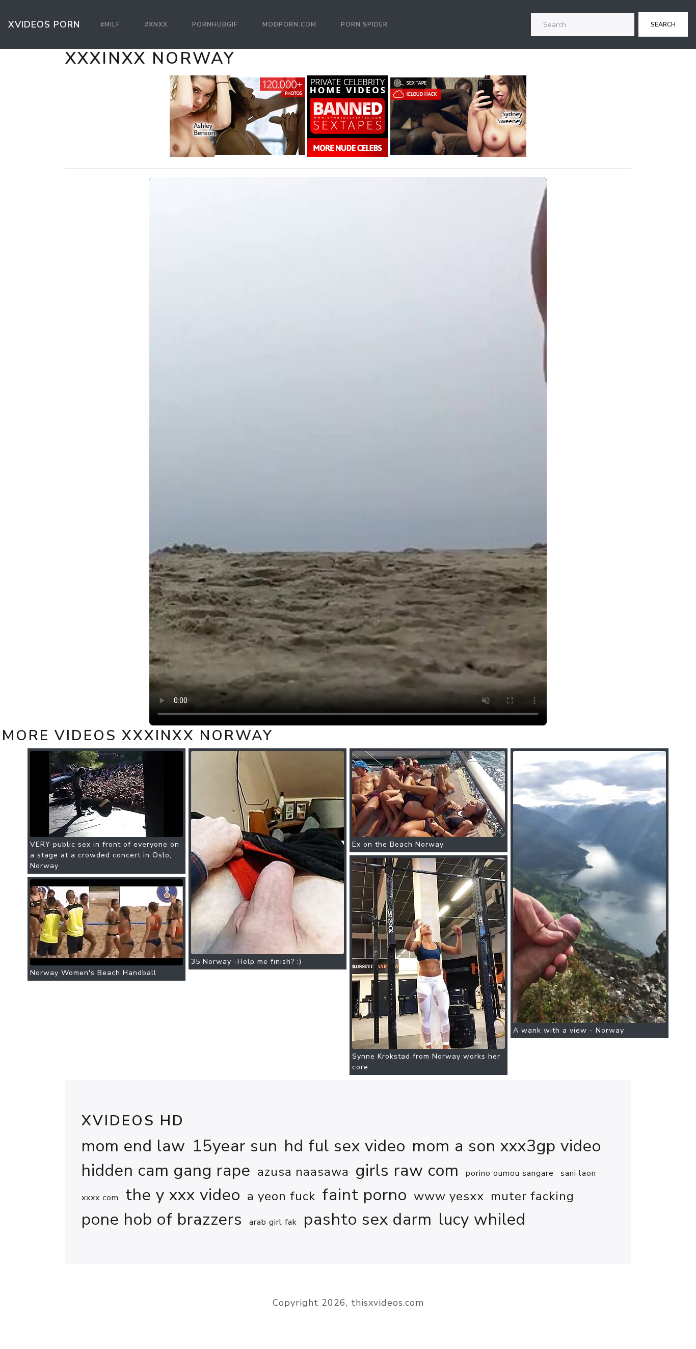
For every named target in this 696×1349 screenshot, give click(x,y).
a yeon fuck (281, 1196)
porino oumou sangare (510, 1173)
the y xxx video (182, 1195)
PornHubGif (215, 24)
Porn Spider (364, 24)
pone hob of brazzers (162, 1219)
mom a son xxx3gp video (506, 1146)
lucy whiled (482, 1219)
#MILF (110, 24)
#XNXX (156, 24)
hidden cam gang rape (166, 1170)
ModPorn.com (289, 24)
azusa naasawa (303, 1172)
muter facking (532, 1196)
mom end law (133, 1146)
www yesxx (449, 1196)
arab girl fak (273, 1222)
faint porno (364, 1195)
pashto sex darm (368, 1219)
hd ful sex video (345, 1146)
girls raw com (407, 1170)
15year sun (235, 1146)
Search (663, 24)
